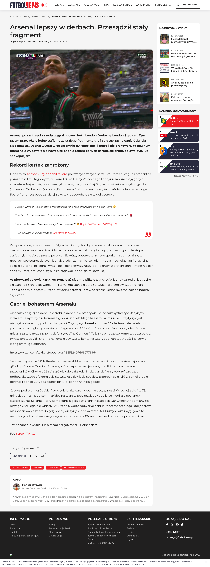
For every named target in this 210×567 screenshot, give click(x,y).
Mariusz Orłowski (38, 41)
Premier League (40, 16)
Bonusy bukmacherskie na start (105, 532)
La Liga (25, 488)
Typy (106, 5)
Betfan (174, 118)
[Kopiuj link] (42, 456)
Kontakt (14, 532)
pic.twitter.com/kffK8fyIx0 (99, 224)
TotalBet (175, 163)
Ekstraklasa (35, 488)
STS (172, 146)
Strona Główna (19, 16)
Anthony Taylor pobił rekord (47, 174)
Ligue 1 (130, 539)
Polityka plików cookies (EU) (25, 535)
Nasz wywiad (92, 5)
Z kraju (59, 5)
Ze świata (74, 5)
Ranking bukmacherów (100, 528)
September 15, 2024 (65, 232)
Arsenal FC (53, 468)
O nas (13, 524)
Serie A (130, 528)
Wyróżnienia (143, 5)
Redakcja (15, 528)
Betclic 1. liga (46, 488)
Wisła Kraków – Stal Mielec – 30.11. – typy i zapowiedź (183, 71)
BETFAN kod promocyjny (101, 543)
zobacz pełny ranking (185, 176)
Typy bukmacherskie (99, 524)
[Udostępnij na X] (36, 456)
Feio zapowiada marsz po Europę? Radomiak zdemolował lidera (182, 101)
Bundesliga (133, 535)
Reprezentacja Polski (60, 528)
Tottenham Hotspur (73, 468)
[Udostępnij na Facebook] (30, 456)
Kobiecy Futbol (122, 5)
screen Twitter (26, 433)
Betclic (174, 132)
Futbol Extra (163, 5)
